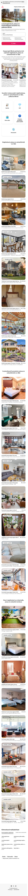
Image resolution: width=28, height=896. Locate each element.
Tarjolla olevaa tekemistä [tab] (20, 832)
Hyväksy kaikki (13, 880)
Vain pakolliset (13, 884)
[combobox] (13, 35)
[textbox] (7, 39)
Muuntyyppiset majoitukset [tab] (7, 832)
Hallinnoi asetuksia (13, 887)
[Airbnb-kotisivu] (3, 7)
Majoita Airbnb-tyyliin (19, 6)
